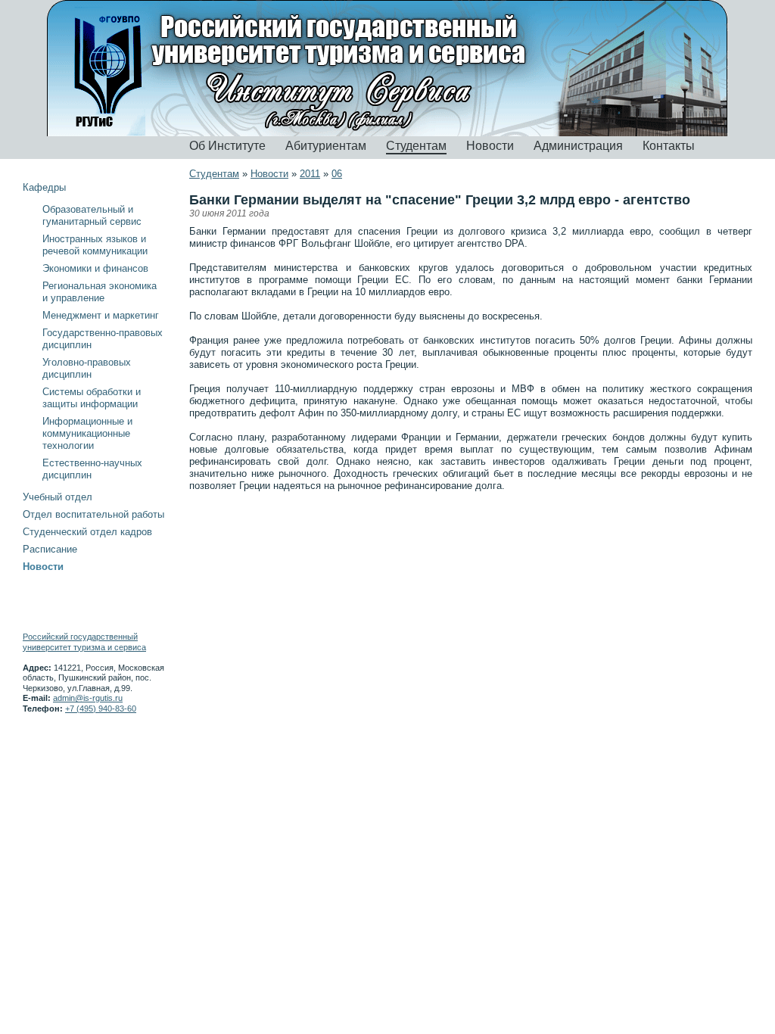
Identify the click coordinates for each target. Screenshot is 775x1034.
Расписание (50, 549)
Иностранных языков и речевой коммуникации (95, 245)
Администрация (578, 145)
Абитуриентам (325, 145)
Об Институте (227, 145)
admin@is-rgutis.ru (88, 697)
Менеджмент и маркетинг (100, 315)
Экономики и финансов (95, 268)
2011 (310, 173)
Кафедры (44, 187)
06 (336, 173)
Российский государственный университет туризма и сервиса (84, 642)
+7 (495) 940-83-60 (100, 708)
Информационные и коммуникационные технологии (87, 433)
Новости (490, 145)
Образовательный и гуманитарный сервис (92, 215)
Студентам (416, 145)
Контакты (669, 145)
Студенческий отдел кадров (87, 531)
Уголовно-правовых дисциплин (86, 368)
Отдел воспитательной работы (93, 514)
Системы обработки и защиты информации (91, 398)
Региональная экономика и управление (99, 292)
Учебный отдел (57, 497)
